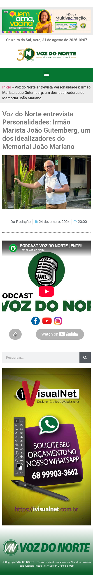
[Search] (85, 357)
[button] (46, 74)
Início (6, 87)
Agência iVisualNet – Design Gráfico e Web (49, 565)
